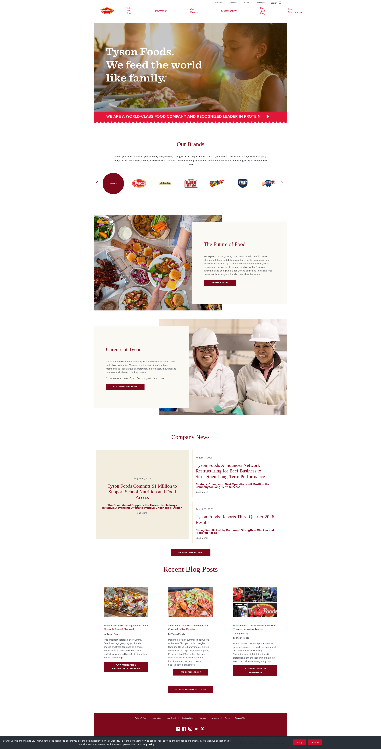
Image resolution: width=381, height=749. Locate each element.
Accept (299, 742)
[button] (276, 2)
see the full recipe (190, 672)
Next (281, 183)
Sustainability (229, 10)
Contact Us (261, 2)
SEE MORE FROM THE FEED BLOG (190, 689)
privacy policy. (147, 744)
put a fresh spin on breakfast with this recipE (126, 667)
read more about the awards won (255, 670)
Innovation (161, 10)
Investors (233, 2)
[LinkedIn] (178, 729)
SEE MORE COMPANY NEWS (190, 552)
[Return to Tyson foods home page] (104, 11)
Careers (219, 2)
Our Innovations (220, 283)
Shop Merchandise (295, 11)
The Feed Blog (262, 11)
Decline (315, 742)
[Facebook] (184, 729)
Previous (97, 183)
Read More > (142, 512)
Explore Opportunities (125, 387)
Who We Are (129, 11)
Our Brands (194, 11)
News (246, 2)
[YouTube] (196, 729)
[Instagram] (190, 729)
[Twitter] (202, 729)
